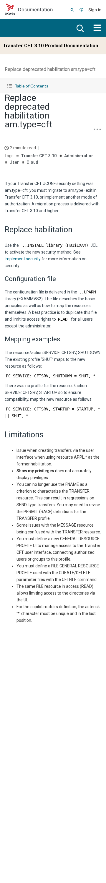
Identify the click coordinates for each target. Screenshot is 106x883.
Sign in (94, 9)
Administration (79, 155)
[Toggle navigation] (97, 27)
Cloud (32, 162)
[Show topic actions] (97, 129)
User (14, 162)
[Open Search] (72, 9)
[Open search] (79, 27)
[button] (53, 85)
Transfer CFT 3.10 (39, 155)
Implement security (23, 259)
